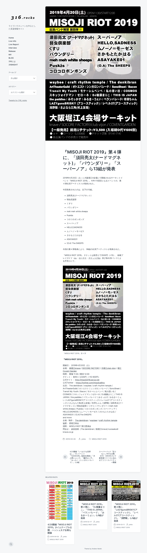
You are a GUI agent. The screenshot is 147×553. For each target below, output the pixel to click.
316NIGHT (13, 65)
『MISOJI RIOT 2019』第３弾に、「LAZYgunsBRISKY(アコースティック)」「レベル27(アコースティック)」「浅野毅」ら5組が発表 (126, 512)
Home (11, 38)
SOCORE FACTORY (91, 368)
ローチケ (83, 258)
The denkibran (81, 420)
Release (12, 51)
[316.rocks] (23, 17)
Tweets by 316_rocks (18, 100)
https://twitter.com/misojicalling (90, 383)
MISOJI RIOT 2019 (99, 439)
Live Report (14, 44)
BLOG (11, 58)
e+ (75, 258)
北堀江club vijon (108, 368)
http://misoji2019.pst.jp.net (87, 380)
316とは (12, 61)
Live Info (12, 41)
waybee (93, 420)
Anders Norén (97, 549)
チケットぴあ (94, 258)
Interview (13, 48)
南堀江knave (74, 368)
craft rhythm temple (108, 420)
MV (10, 55)
